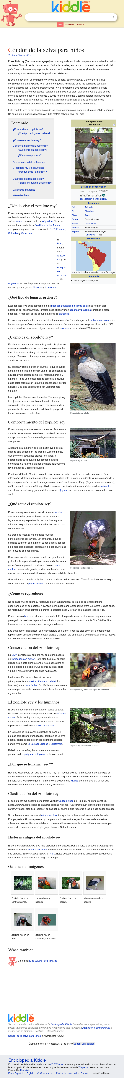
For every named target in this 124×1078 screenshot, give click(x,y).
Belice (44, 744)
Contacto (85, 1073)
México (19, 221)
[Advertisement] (62, 36)
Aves (87, 215)
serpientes (105, 486)
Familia (75, 223)
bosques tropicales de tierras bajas (70, 305)
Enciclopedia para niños (19, 55)
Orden (75, 219)
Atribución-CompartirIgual (96, 1027)
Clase (74, 215)
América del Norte (37, 849)
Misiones (38, 287)
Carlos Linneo (65, 800)
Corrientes (50, 287)
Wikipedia (83, 1067)
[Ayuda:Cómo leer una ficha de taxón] (114, 124)
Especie (75, 231)
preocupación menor (23, 659)
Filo (73, 211)
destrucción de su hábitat (42, 681)
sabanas (74, 309)
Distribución (93, 238)
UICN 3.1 (104, 199)
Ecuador (60, 229)
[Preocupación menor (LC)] (93, 192)
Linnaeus (90, 234)
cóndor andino (49, 815)
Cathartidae (90, 223)
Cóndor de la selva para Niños (24, 1035)
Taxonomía (93, 202)
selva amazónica (100, 320)
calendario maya (45, 725)
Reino (74, 207)
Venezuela (27, 233)
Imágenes (69, 24)
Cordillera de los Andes (47, 225)
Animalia (89, 207)
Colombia (13, 233)
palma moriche (36, 583)
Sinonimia (93, 276)
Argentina (47, 221)
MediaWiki (25, 1070)
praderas (86, 309)
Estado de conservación (93, 186)
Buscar (113, 17)
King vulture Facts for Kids (43, 960)
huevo (27, 616)
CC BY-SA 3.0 (57, 1064)
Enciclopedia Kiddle (61, 1024)
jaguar (63, 490)
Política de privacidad (66, 1073)
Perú (52, 229)
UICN (14, 655)
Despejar (106, 17)
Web (60, 24)
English (80, 24)
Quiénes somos (44, 1073)
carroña (58, 512)
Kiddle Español (15, 1073)
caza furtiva (31, 685)
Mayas (74, 780)
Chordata (89, 211)
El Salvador (34, 744)
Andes (65, 328)
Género (75, 227)
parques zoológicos (34, 754)
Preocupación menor (89, 198)
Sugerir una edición (84, 1043)
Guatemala (56, 744)
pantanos (64, 313)
